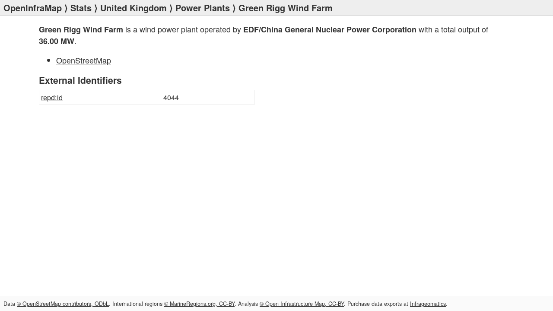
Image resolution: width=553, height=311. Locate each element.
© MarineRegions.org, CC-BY (199, 304)
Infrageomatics (428, 304)
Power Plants (202, 7)
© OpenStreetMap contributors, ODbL (63, 304)
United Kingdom (133, 7)
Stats (81, 7)
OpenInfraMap (32, 7)
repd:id (52, 97)
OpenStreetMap (83, 60)
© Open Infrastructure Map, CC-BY (302, 304)
